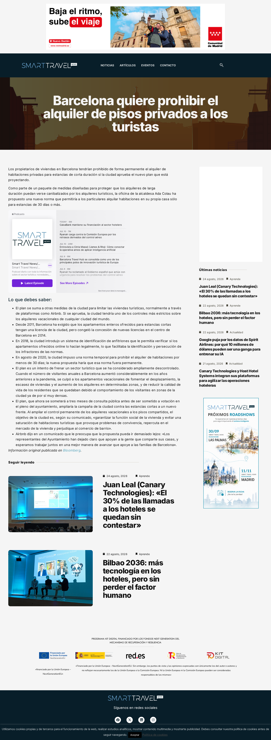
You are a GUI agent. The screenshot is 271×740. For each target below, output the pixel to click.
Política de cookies (155, 734)
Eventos (147, 65)
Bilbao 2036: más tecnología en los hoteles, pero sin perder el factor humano (133, 579)
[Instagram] (153, 720)
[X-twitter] (129, 720)
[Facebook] (118, 720)
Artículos (128, 65)
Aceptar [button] (134, 734)
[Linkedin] (141, 720)
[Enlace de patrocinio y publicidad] (135, 27)
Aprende (144, 475)
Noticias (107, 65)
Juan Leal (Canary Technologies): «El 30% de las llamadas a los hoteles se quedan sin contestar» (138, 505)
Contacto (168, 65)
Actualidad (236, 332)
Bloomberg (72, 450)
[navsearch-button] (221, 65)
